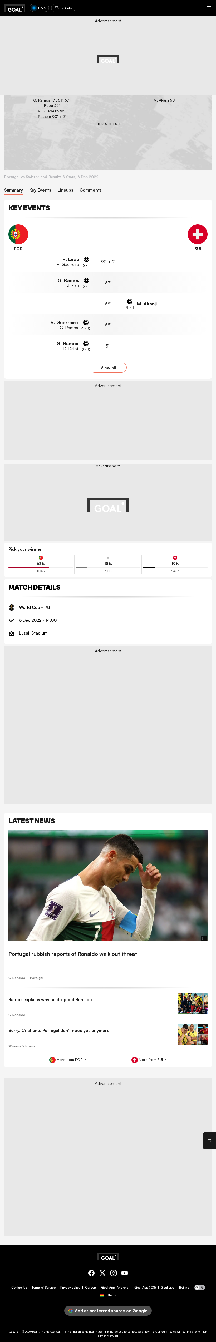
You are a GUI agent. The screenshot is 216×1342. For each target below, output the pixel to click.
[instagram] (113, 1274)
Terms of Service (44, 1287)
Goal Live (167, 1287)
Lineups (65, 190)
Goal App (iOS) (145, 1287)
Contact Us (19, 1287)
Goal (34, 1331)
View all (108, 367)
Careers (90, 1287)
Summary (13, 190)
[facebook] (91, 1274)
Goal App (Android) (115, 1287)
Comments (91, 190)
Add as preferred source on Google (111, 1310)
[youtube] (124, 1274)
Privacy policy (70, 1287)
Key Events (40, 190)
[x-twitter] (102, 1274)
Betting (184, 1287)
